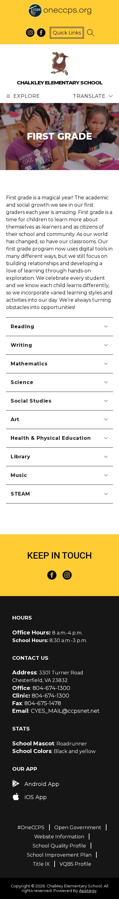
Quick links (67, 33)
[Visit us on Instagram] (30, 32)
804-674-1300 (51, 688)
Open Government (77, 827)
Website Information (59, 837)
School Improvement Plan (59, 855)
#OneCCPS (31, 827)
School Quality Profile (59, 846)
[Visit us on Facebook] (41, 32)
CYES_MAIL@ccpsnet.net (65, 711)
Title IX (41, 864)
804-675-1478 (42, 703)
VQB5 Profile (75, 864)
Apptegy (87, 890)
